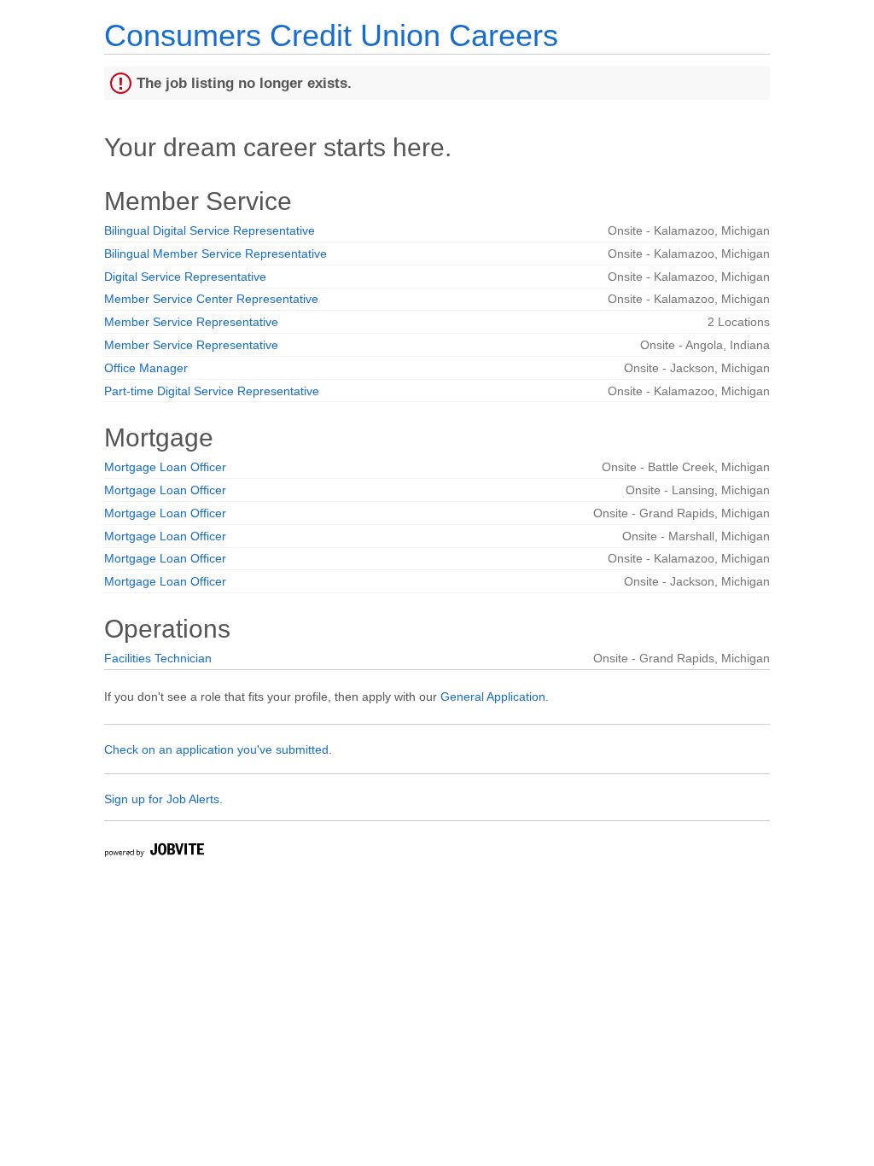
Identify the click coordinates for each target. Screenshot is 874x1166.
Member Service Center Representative (211, 299)
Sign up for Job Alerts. (163, 799)
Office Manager (146, 368)
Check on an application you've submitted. (218, 749)
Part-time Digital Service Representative (211, 391)
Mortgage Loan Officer (165, 467)
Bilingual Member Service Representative (215, 253)
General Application (492, 696)
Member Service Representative (191, 322)
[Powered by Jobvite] (153, 852)
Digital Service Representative (185, 276)
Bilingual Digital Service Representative (209, 230)
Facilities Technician (158, 658)
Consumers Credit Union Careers (331, 35)
